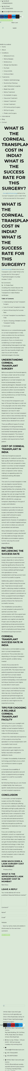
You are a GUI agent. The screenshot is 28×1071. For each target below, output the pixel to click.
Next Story (5, 885)
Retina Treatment (9, 92)
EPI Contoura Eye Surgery (12, 107)
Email (4, 917)
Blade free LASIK (9, 89)
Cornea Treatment (9, 104)
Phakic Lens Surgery (10, 113)
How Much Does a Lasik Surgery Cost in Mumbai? (13, 863)
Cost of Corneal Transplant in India (14, 307)
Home (4, 47)
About (4, 50)
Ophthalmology (12, 193)
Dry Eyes (6, 68)
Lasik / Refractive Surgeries (12, 86)
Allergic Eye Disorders (10, 65)
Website (4, 922)
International (6, 116)
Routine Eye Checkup (11, 83)
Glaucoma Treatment (10, 98)
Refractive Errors (9, 56)
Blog (3, 119)
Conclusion (6, 326)
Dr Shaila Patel (8, 285)
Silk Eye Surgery (9, 110)
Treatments (5, 77)
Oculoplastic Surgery (10, 95)
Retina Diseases (8, 59)
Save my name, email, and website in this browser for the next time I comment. (13, 928)
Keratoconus (8, 62)
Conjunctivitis (8, 71)
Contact (4, 122)
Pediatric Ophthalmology (12, 80)
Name (4, 912)
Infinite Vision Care (19, 837)
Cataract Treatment (10, 101)
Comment (5, 907)
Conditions (5, 53)
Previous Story (7, 869)
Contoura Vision (8, 74)
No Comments (6, 283)
